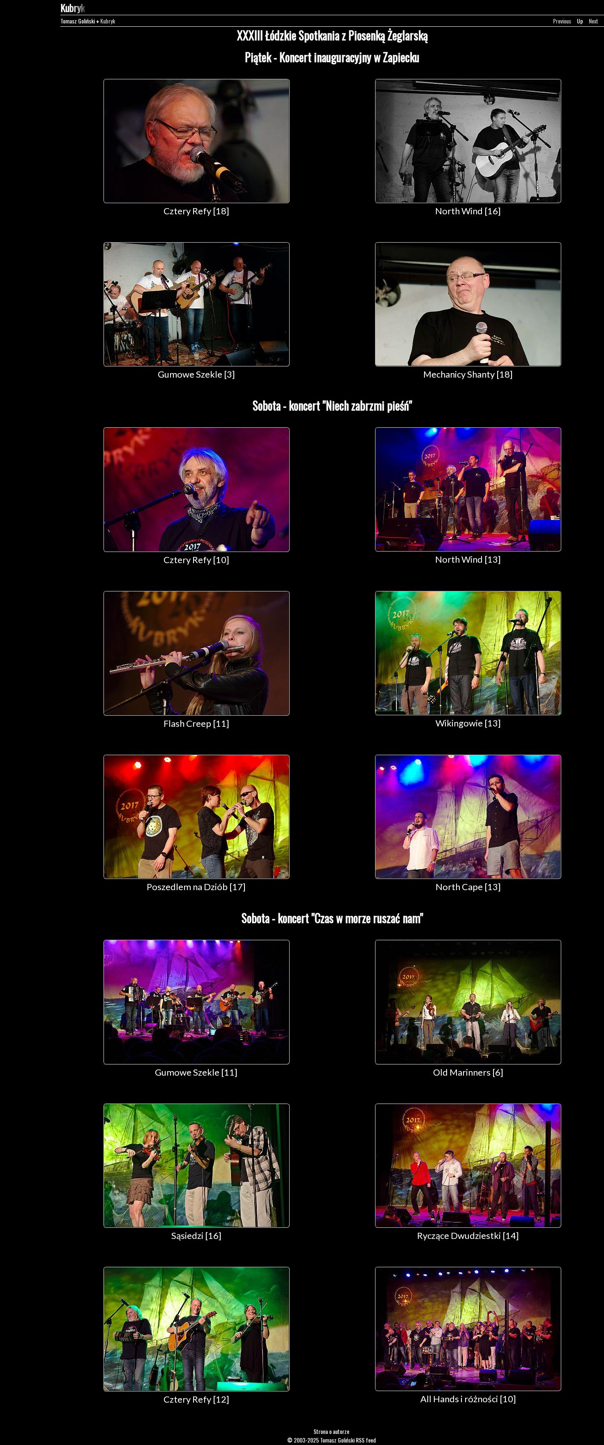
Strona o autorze (331, 1431)
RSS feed (366, 1440)
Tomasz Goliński (77, 20)
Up (580, 20)
